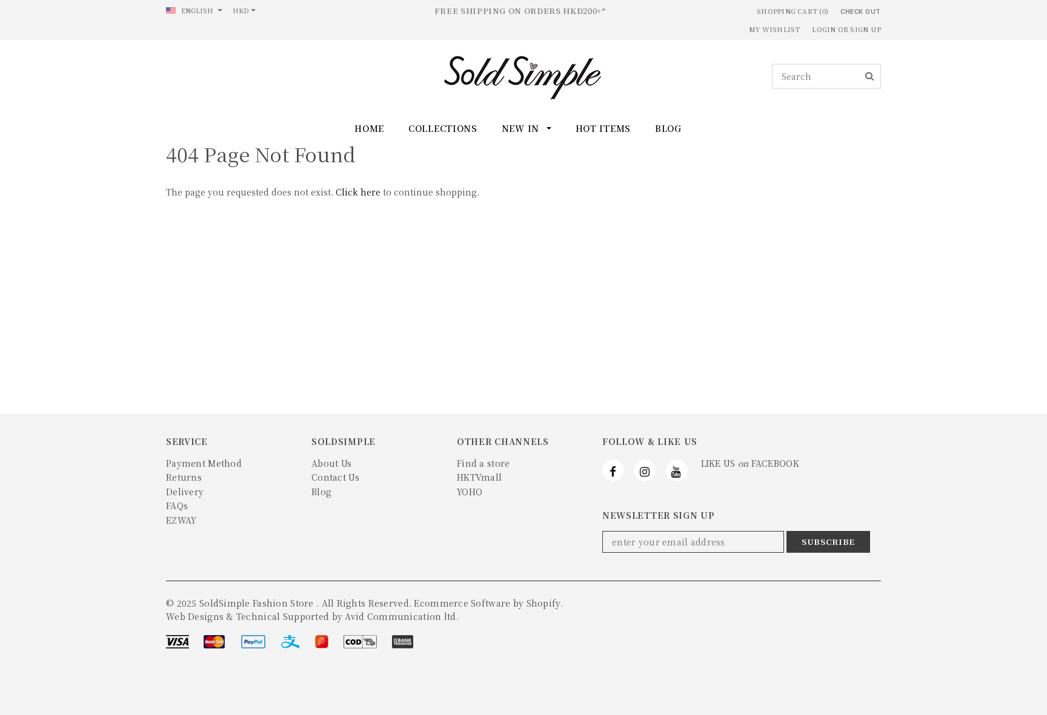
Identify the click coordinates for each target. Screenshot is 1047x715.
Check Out (860, 12)
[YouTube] (677, 470)
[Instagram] (645, 470)
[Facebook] (613, 470)
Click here (359, 192)
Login (824, 29)
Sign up (865, 29)
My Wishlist (774, 29)
